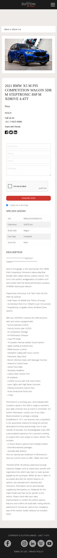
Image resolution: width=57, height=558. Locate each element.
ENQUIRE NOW (28, 198)
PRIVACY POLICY (36, 551)
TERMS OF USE (20, 551)
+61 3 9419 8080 (13, 121)
